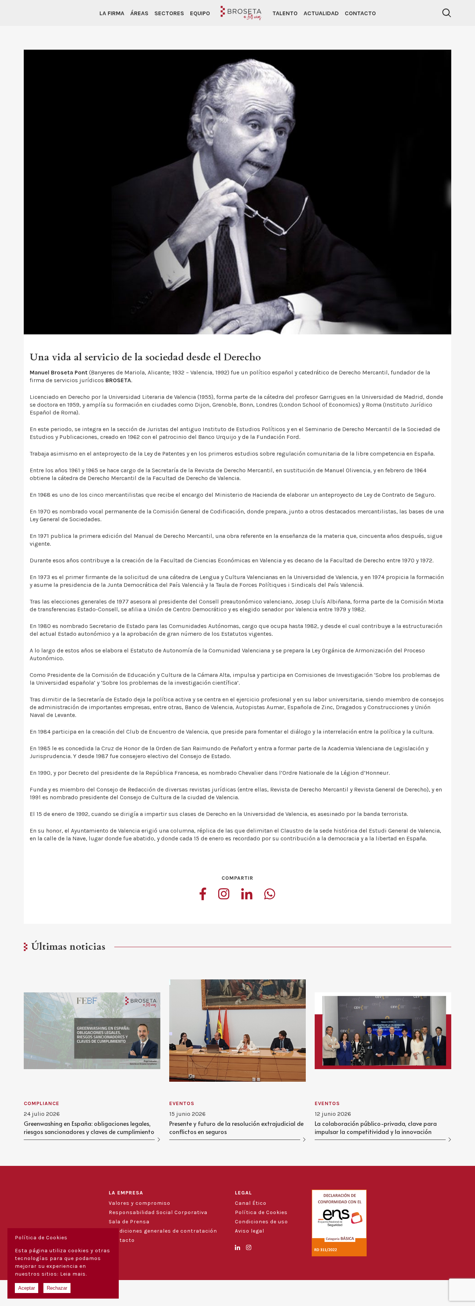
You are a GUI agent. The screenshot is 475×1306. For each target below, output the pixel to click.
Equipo (200, 13)
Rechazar (57, 1288)
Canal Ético (250, 1203)
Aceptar (26, 1288)
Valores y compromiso (139, 1203)
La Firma (111, 13)
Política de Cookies (261, 1212)
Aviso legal (249, 1231)
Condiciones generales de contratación (163, 1231)
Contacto (360, 13)
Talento (285, 13)
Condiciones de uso (261, 1222)
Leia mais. (73, 1274)
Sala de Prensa (129, 1222)
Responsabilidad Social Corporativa (158, 1212)
